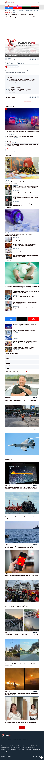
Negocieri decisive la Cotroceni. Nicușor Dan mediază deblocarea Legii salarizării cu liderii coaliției (25, 342)
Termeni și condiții (8, 739)
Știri (9, 10)
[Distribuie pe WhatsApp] (35, 59)
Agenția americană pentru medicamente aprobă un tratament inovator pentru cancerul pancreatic (24, 245)
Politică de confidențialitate (17, 739)
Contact (2, 739)
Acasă (7, 10)
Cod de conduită (25, 739)
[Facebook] (9, 8)
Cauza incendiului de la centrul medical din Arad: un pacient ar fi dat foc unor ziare (24, 325)
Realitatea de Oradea (13, 747)
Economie (9, 137)
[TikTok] (35, 8)
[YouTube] (17, 8)
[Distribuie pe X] (38, 59)
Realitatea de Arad (13, 749)
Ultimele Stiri (13, 10)
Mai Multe (22, 727)
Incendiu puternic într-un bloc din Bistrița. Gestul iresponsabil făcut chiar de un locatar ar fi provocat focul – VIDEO (21, 605)
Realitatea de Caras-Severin (22, 747)
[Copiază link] (30, 59)
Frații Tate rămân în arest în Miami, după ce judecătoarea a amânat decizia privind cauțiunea (26, 308)
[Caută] (35, 2)
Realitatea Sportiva (4, 745)
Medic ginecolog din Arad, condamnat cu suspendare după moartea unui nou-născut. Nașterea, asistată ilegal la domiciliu (22, 287)
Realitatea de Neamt (26, 745)
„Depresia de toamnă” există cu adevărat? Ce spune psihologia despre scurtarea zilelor (24, 239)
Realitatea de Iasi (28, 749)
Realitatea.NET (11, 59)
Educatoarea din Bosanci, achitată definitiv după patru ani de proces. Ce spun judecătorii (26, 292)
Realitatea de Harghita (32, 747)
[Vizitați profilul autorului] (6, 59)
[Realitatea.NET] (10, 2)
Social (6, 134)
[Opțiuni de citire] (41, 757)
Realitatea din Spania (4, 751)
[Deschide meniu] (38, 2)
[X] (26, 8)
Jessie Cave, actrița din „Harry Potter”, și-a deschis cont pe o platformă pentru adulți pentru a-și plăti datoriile (25, 187)
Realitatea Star (11, 745)
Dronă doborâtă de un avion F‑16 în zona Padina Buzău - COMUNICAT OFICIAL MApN (21, 86)
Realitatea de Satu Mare (36, 749)
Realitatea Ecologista (18, 745)
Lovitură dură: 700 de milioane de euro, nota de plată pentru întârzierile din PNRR (24, 336)
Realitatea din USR (34, 745)
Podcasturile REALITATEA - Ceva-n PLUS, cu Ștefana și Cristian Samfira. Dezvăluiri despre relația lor (21, 149)
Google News (27, 101)
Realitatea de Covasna (5, 747)
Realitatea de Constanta (5, 749)
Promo (8, 151)
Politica (8, 146)
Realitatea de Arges (21, 749)
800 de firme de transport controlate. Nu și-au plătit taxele (20, 136)
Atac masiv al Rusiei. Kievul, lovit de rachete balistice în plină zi (22, 84)
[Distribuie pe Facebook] (33, 59)
